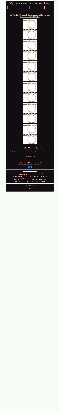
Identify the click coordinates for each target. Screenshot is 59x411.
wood (11, 179)
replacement (22, 174)
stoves (48, 176)
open (37, 179)
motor (35, 176)
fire (31, 176)
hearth (20, 176)
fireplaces (45, 179)
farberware (32, 179)
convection (40, 179)
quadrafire (38, 174)
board (11, 176)
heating (19, 179)
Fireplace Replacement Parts (30, 185)
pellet (43, 176)
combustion (23, 181)
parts (49, 179)
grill (24, 176)
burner (32, 174)
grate (29, 174)
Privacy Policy (30, 188)
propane (32, 181)
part (28, 181)
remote (15, 179)
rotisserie (36, 181)
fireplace (45, 174)
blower (42, 181)
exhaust (10, 174)
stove (23, 179)
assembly (17, 181)
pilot (27, 179)
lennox (27, 176)
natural (14, 174)
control (15, 176)
